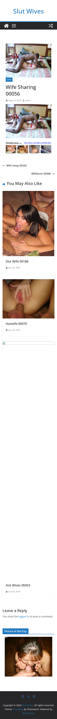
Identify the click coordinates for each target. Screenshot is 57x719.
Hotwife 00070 (16, 323)
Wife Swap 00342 (16, 165)
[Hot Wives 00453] (28, 344)
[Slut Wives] (6, 26)
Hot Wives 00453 (18, 585)
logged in (23, 616)
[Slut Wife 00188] (28, 193)
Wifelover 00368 (41, 173)
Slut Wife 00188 (17, 261)
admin (28, 100)
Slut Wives (28, 11)
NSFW (9, 80)
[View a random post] (50, 26)
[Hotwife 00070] (28, 281)
